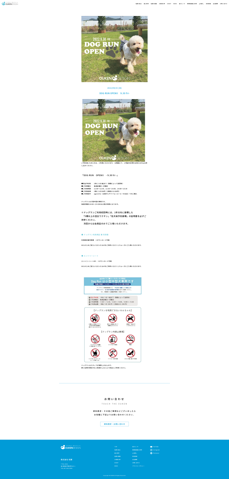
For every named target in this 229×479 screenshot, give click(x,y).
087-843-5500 (68, 468)
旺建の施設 (154, 3)
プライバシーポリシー (138, 466)
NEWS (175, 3)
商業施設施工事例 (192, 3)
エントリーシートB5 (88, 261)
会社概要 (215, 3)
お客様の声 (162, 3)
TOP (115, 446)
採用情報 (208, 3)
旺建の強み (139, 3)
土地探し (201, 3)
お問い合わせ (223, 3)
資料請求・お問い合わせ (114, 424)
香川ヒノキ (182, 3)
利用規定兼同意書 (87, 240)
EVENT (169, 3)
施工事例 (146, 3)
